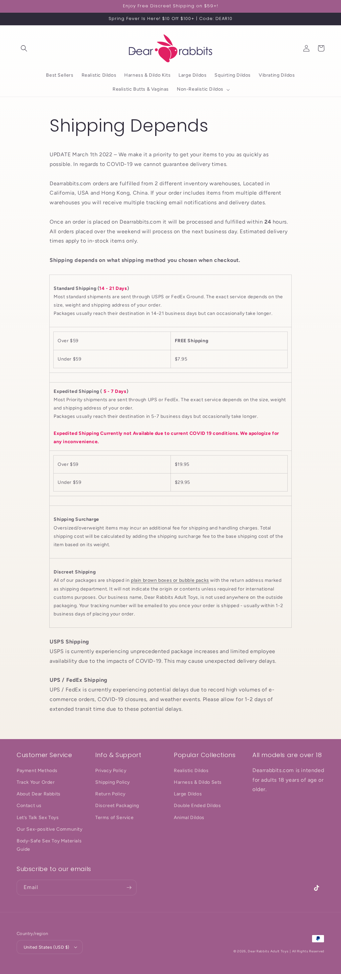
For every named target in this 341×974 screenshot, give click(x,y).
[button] (24, 48)
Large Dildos (188, 794)
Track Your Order (36, 782)
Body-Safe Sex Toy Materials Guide (49, 845)
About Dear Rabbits (39, 794)
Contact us (29, 805)
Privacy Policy (110, 770)
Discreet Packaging (117, 805)
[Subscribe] (129, 887)
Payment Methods (37, 770)
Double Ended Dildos (197, 805)
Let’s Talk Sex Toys (38, 817)
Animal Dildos (189, 817)
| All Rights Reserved (307, 951)
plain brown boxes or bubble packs (170, 580)
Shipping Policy (112, 782)
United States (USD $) (46, 947)
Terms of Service (114, 817)
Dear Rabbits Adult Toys (268, 951)
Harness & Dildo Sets (198, 782)
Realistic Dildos (191, 770)
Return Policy (110, 794)
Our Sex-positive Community (50, 829)
